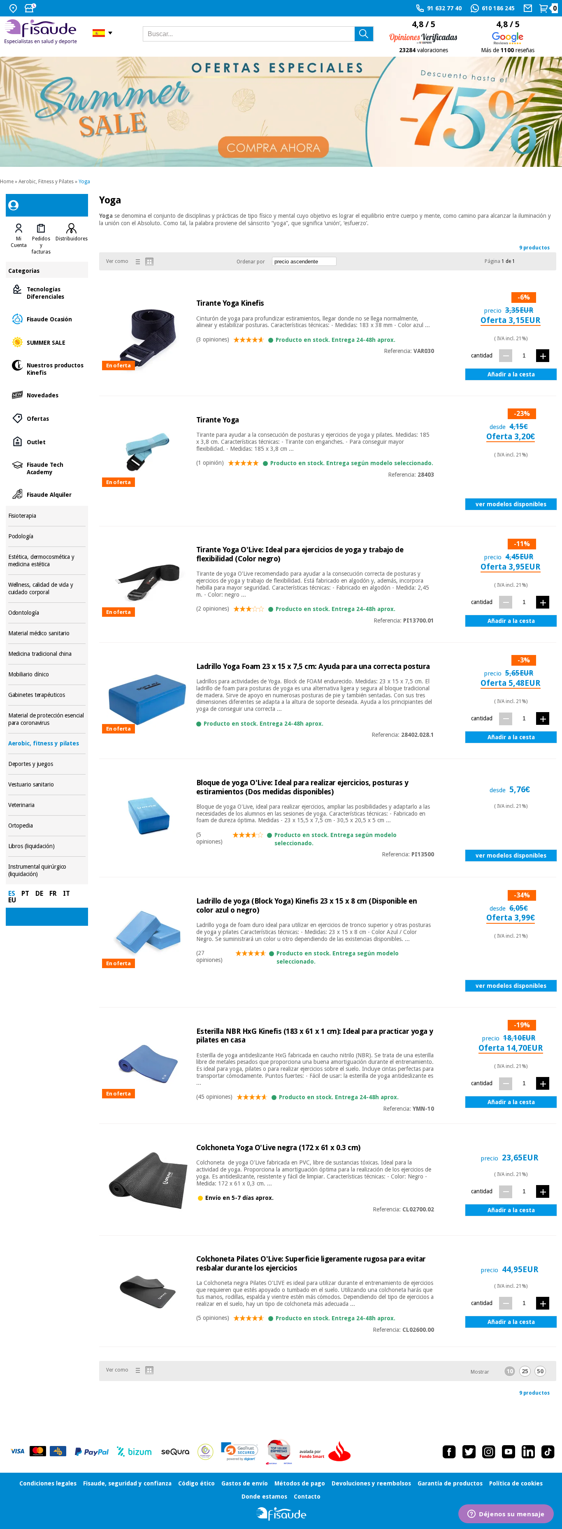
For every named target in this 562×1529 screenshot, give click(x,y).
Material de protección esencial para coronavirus (47, 719)
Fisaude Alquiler (47, 494)
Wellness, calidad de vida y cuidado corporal (47, 588)
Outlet (47, 441)
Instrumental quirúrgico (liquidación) (47, 870)
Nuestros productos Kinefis (47, 368)
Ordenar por (251, 262)
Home (7, 181)
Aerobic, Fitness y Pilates (46, 181)
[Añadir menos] (505, 355)
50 (540, 1371)
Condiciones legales (48, 1483)
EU (12, 900)
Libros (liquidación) (47, 846)
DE (39, 893)
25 (525, 1371)
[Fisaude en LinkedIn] (528, 1451)
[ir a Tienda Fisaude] (281, 1514)
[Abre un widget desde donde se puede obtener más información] (506, 1514)
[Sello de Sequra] (175, 1451)
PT (25, 893)
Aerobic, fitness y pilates (47, 743)
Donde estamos (264, 1496)
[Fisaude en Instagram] (488, 1451)
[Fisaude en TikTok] (548, 1451)
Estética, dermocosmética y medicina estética (47, 560)
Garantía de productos (450, 1483)
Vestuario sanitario (47, 785)
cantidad (481, 355)
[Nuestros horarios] (31, 8)
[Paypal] (92, 1452)
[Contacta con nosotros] (529, 8)
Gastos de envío (244, 1483)
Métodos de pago (299, 1483)
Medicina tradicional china (47, 654)
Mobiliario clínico (47, 674)
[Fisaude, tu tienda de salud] (42, 33)
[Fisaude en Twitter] (469, 1451)
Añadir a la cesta (511, 374)
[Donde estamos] (14, 8)
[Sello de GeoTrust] (240, 1451)
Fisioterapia (47, 516)
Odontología (47, 613)
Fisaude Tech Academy (47, 467)
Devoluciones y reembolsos (371, 1483)
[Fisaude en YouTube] (508, 1451)
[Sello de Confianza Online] (205, 1452)
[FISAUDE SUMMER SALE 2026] (281, 112)
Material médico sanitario (47, 633)
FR (53, 893)
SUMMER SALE (47, 342)
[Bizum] (134, 1452)
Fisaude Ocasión (47, 318)
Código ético (196, 1483)
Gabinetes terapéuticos (47, 695)
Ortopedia (47, 826)
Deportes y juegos (47, 764)
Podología (47, 536)
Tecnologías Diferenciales (47, 292)
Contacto (307, 1496)
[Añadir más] (542, 355)
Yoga (84, 181)
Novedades (47, 394)
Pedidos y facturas (41, 245)
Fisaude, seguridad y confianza (127, 1483)
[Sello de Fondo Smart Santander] (327, 1451)
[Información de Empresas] (279, 1451)
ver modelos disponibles (511, 504)
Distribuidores (72, 239)
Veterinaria (47, 805)
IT (66, 893)
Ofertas (47, 418)
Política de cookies (516, 1483)
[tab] (18, 239)
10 (509, 1371)
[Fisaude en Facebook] (449, 1451)
